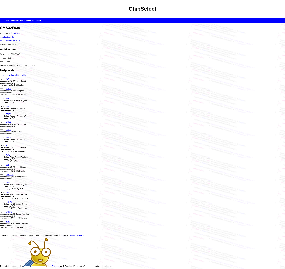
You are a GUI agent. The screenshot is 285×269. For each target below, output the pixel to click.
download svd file (7, 37)
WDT (8, 222)
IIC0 (7, 145)
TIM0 (8, 183)
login (39, 20)
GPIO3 (8, 130)
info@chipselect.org (78, 235)
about (34, 20)
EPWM (8, 89)
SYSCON (9, 175)
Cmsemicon (15, 33)
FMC (8, 99)
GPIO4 (8, 138)
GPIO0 (8, 106)
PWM (8, 155)
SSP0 (8, 165)
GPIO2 (8, 122)
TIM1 (8, 192)
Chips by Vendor (24, 20)
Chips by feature (11, 20)
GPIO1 (8, 114)
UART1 (9, 212)
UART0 (9, 202)
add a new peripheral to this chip (13, 75)
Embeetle (55, 266)
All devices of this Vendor (10, 41)
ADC (8, 79)
